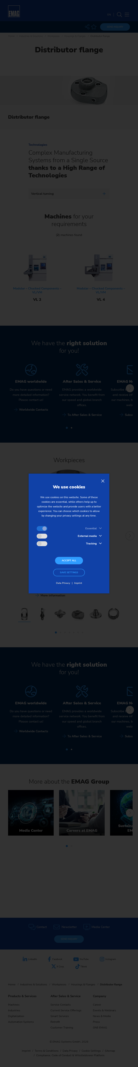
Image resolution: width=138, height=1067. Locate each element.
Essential (91, 528)
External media (87, 536)
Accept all (69, 560)
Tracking (91, 543)
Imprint (78, 583)
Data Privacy (63, 583)
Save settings (69, 572)
